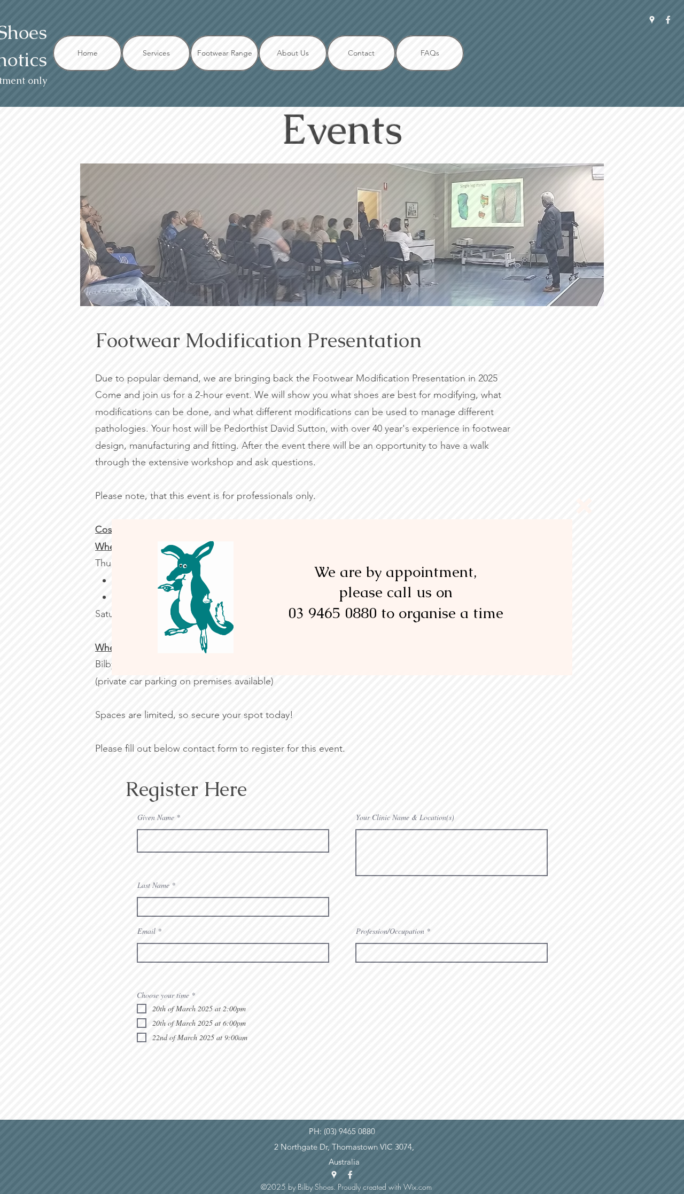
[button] (584, 506)
